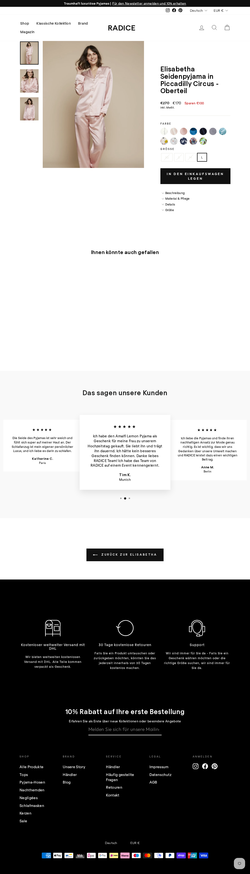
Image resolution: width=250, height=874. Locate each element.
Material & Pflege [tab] (177, 198)
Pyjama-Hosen (32, 782)
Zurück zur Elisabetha (128, 554)
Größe (167, 148)
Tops (24, 774)
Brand (83, 23)
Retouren (114, 787)
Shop (24, 23)
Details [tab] (170, 204)
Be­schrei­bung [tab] (175, 193)
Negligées (29, 797)
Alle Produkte (31, 767)
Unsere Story (74, 767)
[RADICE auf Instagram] (195, 766)
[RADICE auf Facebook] (205, 766)
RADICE (121, 27)
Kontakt (112, 795)
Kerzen (25, 813)
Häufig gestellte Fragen (120, 777)
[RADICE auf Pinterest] (215, 766)
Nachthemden (32, 790)
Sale (23, 821)
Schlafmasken (32, 805)
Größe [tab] (169, 210)
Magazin (27, 32)
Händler (70, 774)
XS (167, 157)
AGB (153, 782)
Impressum (159, 767)
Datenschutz (160, 774)
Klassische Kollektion (53, 23)
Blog (67, 782)
